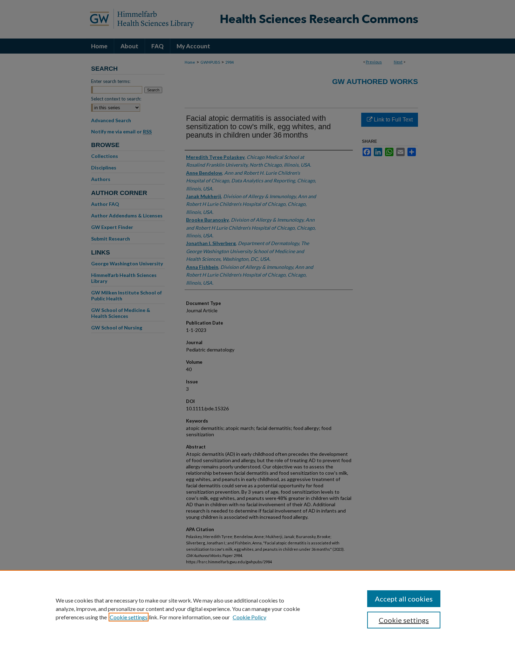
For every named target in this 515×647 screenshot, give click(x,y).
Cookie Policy (249, 617)
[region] (257, 608)
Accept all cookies (404, 598)
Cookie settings (128, 617)
